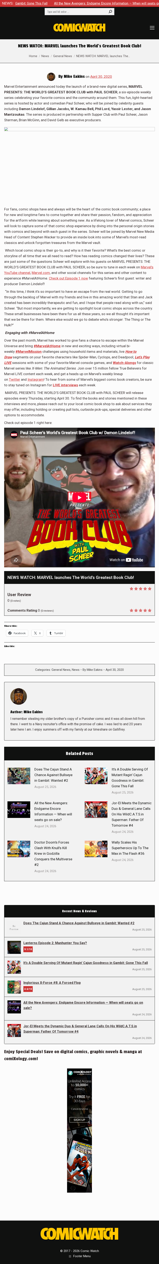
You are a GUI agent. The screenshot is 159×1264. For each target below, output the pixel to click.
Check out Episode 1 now (68, 278)
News (76, 670)
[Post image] (18, 776)
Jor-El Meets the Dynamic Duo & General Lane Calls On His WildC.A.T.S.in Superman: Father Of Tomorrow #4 (132, 814)
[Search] (110, 11)
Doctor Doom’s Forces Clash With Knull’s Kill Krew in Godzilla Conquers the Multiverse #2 (53, 853)
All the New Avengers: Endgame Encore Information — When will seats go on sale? (72, 3)
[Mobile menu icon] (152, 27)
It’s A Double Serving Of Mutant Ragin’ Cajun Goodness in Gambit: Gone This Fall (130, 777)
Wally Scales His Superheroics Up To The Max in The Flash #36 (130, 848)
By (92, 670)
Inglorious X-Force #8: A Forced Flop (52, 983)
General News (61, 670)
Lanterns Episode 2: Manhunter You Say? (55, 943)
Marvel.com (41, 273)
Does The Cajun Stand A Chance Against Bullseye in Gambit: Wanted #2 (53, 775)
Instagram (36, 379)
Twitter (14, 379)
